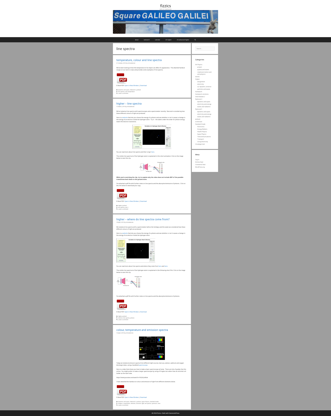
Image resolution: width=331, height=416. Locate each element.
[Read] (121, 83)
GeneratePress (174, 413)
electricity (200, 84)
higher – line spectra (129, 103)
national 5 (147, 40)
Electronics (200, 127)
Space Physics (145, 401)
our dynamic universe (204, 87)
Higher (120, 205)
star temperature (130, 91)
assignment (201, 82)
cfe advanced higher (183, 40)
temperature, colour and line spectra (139, 60)
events (197, 77)
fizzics (165, 5)
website (125, 117)
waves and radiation (203, 107)
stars (159, 403)
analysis (120, 403)
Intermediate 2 (200, 97)
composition (126, 403)
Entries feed (199, 162)
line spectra (121, 91)
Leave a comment (123, 93)
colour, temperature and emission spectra (142, 330)
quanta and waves (203, 69)
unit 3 (126, 207)
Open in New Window (131, 85)
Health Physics (202, 132)
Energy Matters (202, 129)
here (152, 152)
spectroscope (143, 365)
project (199, 67)
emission (138, 403)
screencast (198, 122)
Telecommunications (204, 137)
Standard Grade (154, 401)
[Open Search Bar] (195, 39)
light (143, 403)
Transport (200, 139)
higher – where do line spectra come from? (143, 219)
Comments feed (200, 164)
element (133, 403)
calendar (157, 40)
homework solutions (202, 94)
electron (120, 318)
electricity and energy (204, 104)
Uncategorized (200, 144)
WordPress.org (200, 167)
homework (198, 92)
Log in (197, 159)
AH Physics (198, 64)
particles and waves (203, 89)
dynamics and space (123, 90)
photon (132, 318)
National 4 (198, 99)
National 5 (133, 90)
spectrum (154, 403)
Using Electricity (202, 142)
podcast (138, 90)
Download (143, 85)
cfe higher (168, 40)
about (137, 40)
